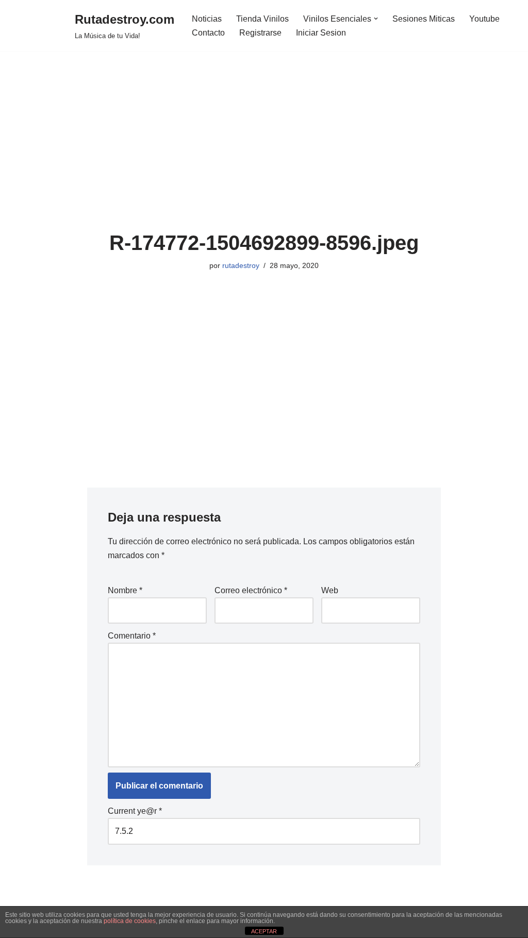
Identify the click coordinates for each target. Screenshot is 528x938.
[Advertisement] (264, 154)
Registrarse (260, 32)
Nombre (125, 590)
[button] (376, 18)
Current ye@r (135, 811)
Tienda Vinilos (262, 18)
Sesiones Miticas (423, 18)
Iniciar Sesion (321, 32)
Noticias (207, 18)
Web (329, 590)
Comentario (132, 635)
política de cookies (130, 921)
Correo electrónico (250, 590)
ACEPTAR (264, 931)
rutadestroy (240, 265)
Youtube (484, 18)
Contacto (208, 32)
